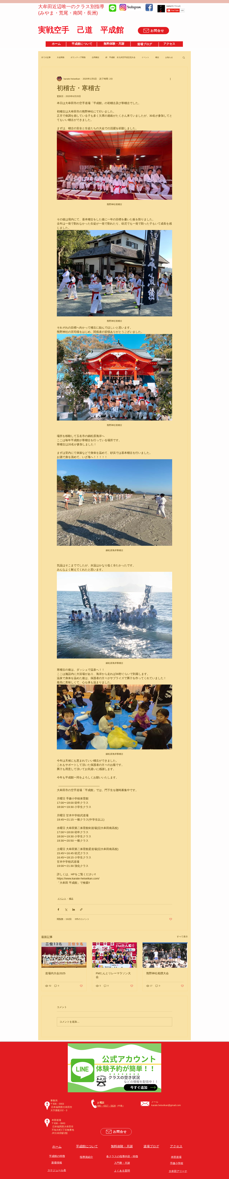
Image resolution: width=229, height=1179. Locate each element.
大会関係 (60, 57)
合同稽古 (95, 57)
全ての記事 (46, 57)
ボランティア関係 (78, 57)
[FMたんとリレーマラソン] (114, 955)
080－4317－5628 (106, 1105)
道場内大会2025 (55, 973)
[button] (183, 57)
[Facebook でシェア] (58, 909)
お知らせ (169, 57)
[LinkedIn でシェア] (73, 909)
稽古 (157, 57)
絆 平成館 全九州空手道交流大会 (120, 57)
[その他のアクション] (170, 79)
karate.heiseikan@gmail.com (166, 1105)
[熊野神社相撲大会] (165, 955)
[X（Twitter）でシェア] (65, 909)
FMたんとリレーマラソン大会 (113, 975)
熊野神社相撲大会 (157, 973)
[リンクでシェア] (81, 909)
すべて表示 (182, 936)
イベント (145, 57)
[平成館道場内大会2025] (63, 955)
